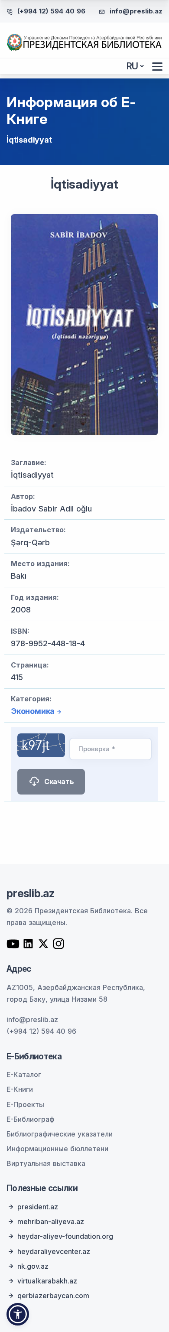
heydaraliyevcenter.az (53, 1251)
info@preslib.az (136, 11)
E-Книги (19, 1089)
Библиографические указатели (59, 1134)
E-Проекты (25, 1104)
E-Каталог (23, 1074)
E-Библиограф (30, 1119)
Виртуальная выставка (45, 1163)
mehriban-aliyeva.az (50, 1221)
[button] (18, 1314)
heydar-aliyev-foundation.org (65, 1236)
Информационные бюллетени (57, 1148)
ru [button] (133, 66)
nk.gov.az (33, 1266)
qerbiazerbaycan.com (53, 1295)
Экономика (33, 711)
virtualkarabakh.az (47, 1281)
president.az (37, 1206)
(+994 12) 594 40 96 (51, 11)
